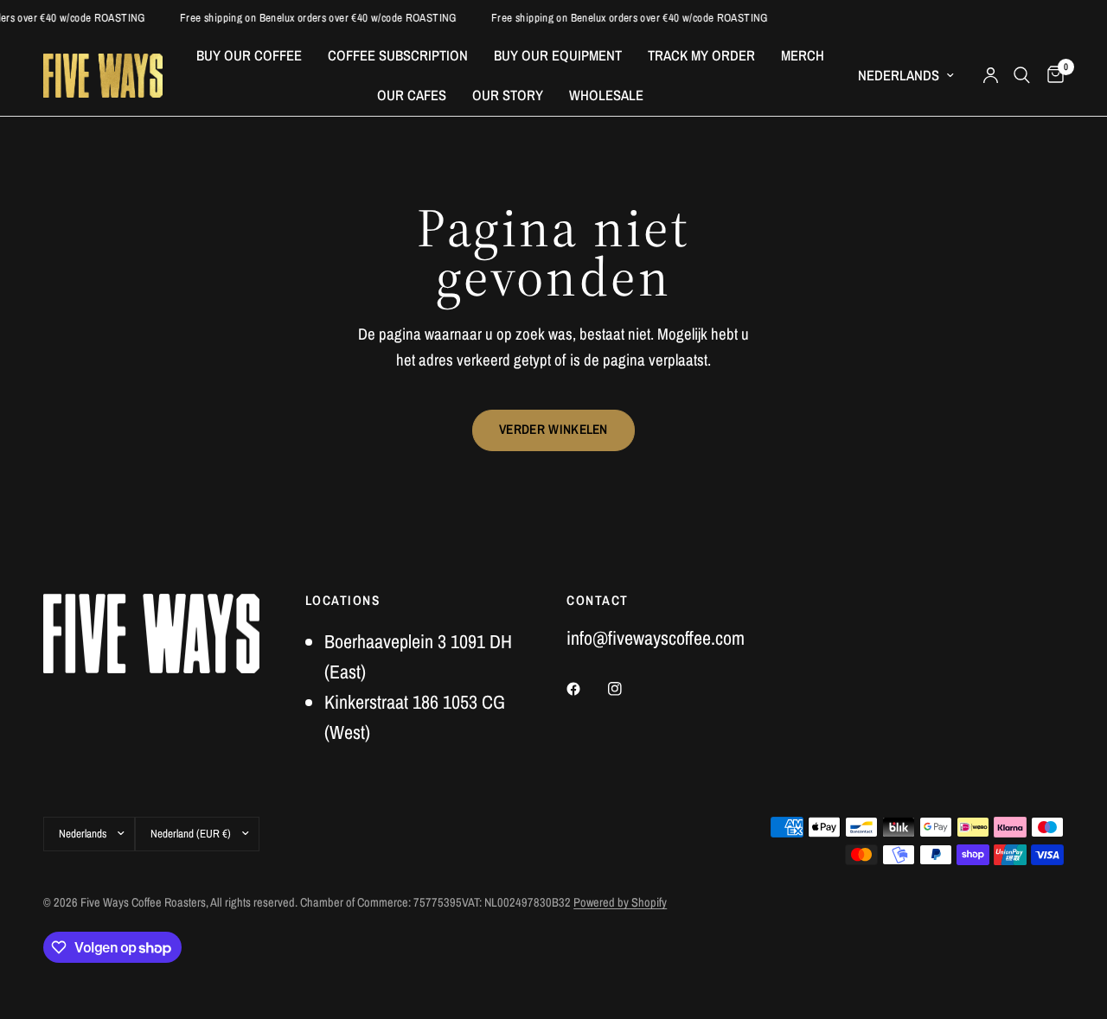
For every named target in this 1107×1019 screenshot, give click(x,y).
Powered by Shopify (620, 902)
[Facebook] (585, 689)
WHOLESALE (606, 95)
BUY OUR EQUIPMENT (558, 55)
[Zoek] (1022, 75)
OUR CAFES (411, 95)
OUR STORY (507, 95)
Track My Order (701, 55)
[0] (1051, 75)
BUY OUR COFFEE (249, 55)
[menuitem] (249, 55)
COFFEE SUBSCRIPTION (398, 55)
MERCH (802, 55)
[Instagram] (627, 689)
